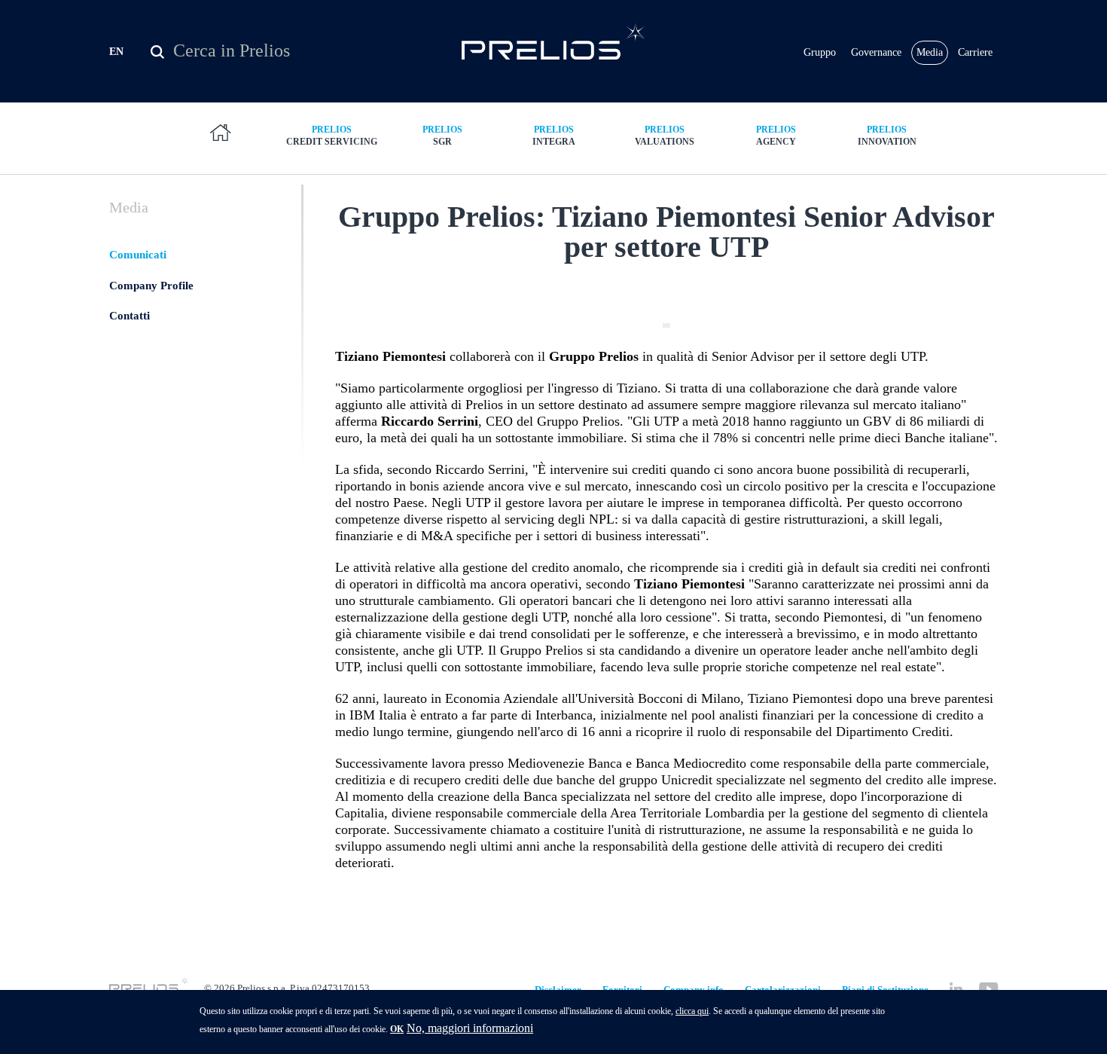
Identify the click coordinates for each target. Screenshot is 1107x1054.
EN (116, 51)
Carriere (975, 52)
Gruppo (820, 52)
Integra (553, 135)
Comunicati (137, 255)
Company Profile (151, 286)
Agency (776, 135)
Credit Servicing (331, 135)
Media (929, 52)
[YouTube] (988, 989)
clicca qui (692, 1011)
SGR (442, 135)
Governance (876, 52)
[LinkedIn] (956, 989)
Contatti (129, 316)
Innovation (887, 135)
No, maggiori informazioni (470, 1028)
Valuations (664, 135)
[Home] (554, 41)
